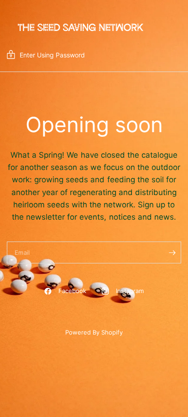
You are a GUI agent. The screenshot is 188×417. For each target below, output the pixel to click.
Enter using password (52, 55)
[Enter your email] (172, 252)
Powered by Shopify (94, 332)
